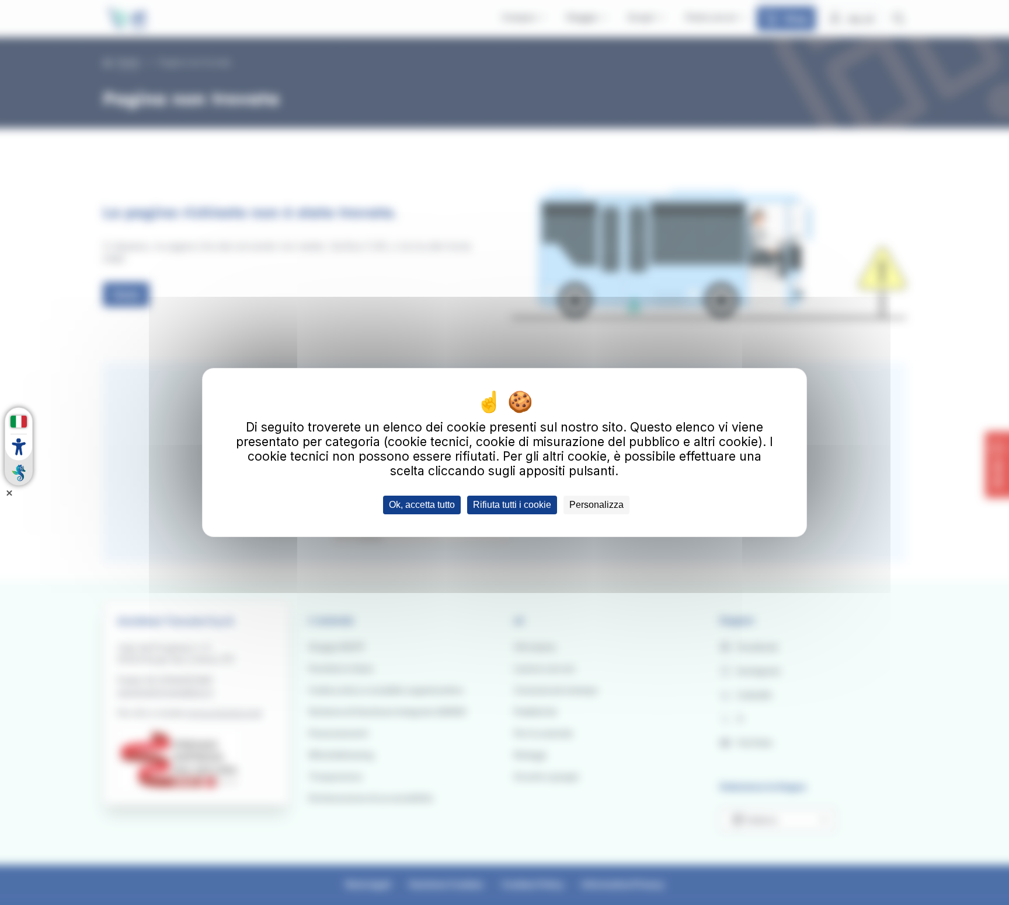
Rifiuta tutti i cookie (512, 505)
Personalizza (596, 505)
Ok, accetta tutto (422, 505)
